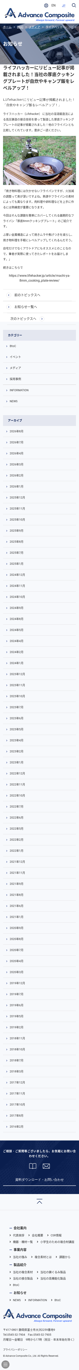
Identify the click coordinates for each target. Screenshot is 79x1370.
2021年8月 (16, 894)
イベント (15, 356)
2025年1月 (16, 563)
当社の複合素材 (23, 1272)
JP (63, 5)
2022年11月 (17, 784)
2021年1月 (16, 917)
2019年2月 (16, 1027)
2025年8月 (16, 541)
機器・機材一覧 (23, 1241)
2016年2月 (16, 1126)
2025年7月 (16, 552)
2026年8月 (16, 431)
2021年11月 (17, 872)
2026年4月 (16, 453)
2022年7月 (16, 806)
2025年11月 (17, 508)
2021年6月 (16, 905)
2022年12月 (17, 773)
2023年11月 (17, 685)
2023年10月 (17, 696)
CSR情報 (56, 1235)
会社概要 (37, 1235)
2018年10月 (17, 1049)
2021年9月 (16, 883)
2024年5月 (16, 630)
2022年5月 (16, 828)
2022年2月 (16, 839)
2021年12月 (17, 861)
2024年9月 (16, 607)
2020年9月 (16, 928)
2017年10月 (17, 1104)
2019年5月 (16, 1016)
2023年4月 (16, 740)
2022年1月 (16, 850)
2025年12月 (17, 497)
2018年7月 (16, 1060)
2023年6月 (16, 718)
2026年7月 (16, 442)
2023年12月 (17, 674)
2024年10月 (17, 596)
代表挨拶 (18, 1235)
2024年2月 (16, 652)
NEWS (13, 401)
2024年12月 (17, 574)
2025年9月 (16, 530)
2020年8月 (16, 939)
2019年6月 (16, 1005)
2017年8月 (16, 1115)
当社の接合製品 (23, 1278)
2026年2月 (16, 475)
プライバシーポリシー (15, 1349)
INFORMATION (19, 390)
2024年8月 (16, 619)
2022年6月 (16, 817)
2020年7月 (16, 950)
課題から (64, 1257)
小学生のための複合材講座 (57, 1241)
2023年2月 (16, 751)
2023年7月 (16, 707)
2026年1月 (16, 486)
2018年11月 (17, 1038)
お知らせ (20, 1293)
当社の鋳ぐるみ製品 (53, 1272)
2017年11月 (17, 1093)
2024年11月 (17, 585)
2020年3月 (16, 972)
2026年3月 (16, 464)
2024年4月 (16, 641)
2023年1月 (16, 762)
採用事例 (15, 379)
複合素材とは (43, 1257)
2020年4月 (16, 961)
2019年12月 (17, 983)
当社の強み (20, 1257)
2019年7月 (16, 994)
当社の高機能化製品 (53, 1278)
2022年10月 (17, 795)
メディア (15, 368)
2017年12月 (17, 1082)
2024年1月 (16, 663)
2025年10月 (17, 519)
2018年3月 (16, 1071)
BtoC (13, 346)
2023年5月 (16, 729)
